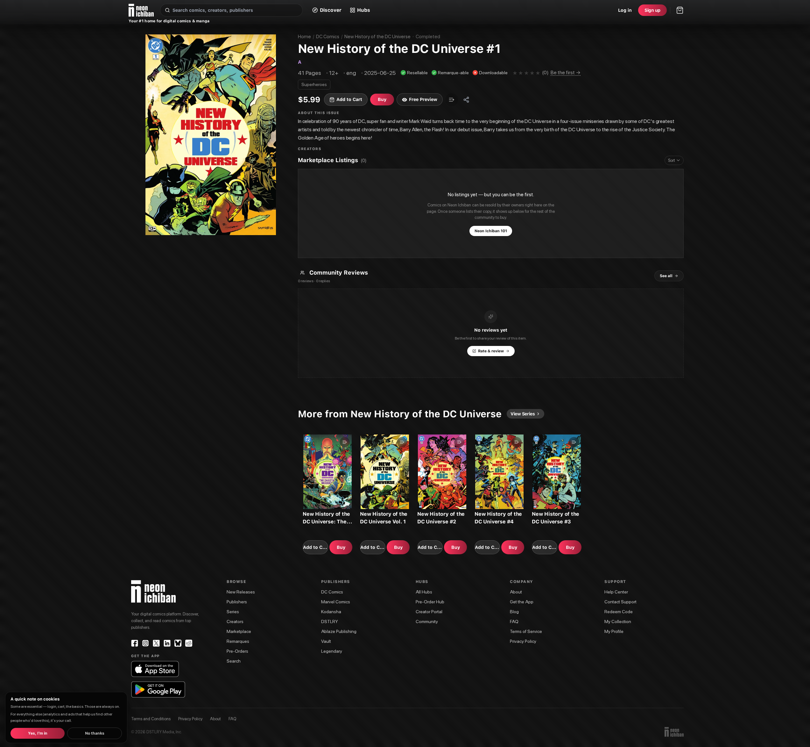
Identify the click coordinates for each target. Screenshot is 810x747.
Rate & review (491, 351)
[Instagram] (145, 643)
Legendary (331, 651)
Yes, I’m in (37, 733)
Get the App (521, 601)
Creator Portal (429, 611)
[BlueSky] (177, 643)
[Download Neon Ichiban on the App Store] (155, 669)
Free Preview (423, 99)
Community (427, 621)
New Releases (241, 591)
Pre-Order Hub (430, 601)
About (516, 591)
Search (234, 661)
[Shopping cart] (679, 10)
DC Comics (327, 37)
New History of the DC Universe (377, 37)
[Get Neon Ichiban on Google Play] (158, 689)
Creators (235, 621)
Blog (514, 611)
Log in (625, 10)
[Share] (466, 99)
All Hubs (424, 591)
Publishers (237, 601)
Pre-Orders (237, 651)
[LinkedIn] (167, 643)
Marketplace (239, 631)
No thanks (94, 733)
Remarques (238, 641)
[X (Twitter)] (156, 643)
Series (233, 611)
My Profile (613, 631)
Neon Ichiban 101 (491, 231)
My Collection (617, 621)
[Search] (167, 10)
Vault (326, 641)
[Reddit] (188, 643)
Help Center (616, 591)
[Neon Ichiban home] (141, 10)
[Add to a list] (451, 99)
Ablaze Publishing (338, 631)
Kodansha (331, 611)
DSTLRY (329, 621)
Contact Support (620, 601)
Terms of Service (526, 631)
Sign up (652, 10)
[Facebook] (134, 643)
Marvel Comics (335, 601)
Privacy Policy (523, 641)
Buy (341, 547)
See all (666, 276)
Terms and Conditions (151, 718)
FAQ (514, 621)
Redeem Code (618, 611)
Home (304, 37)
